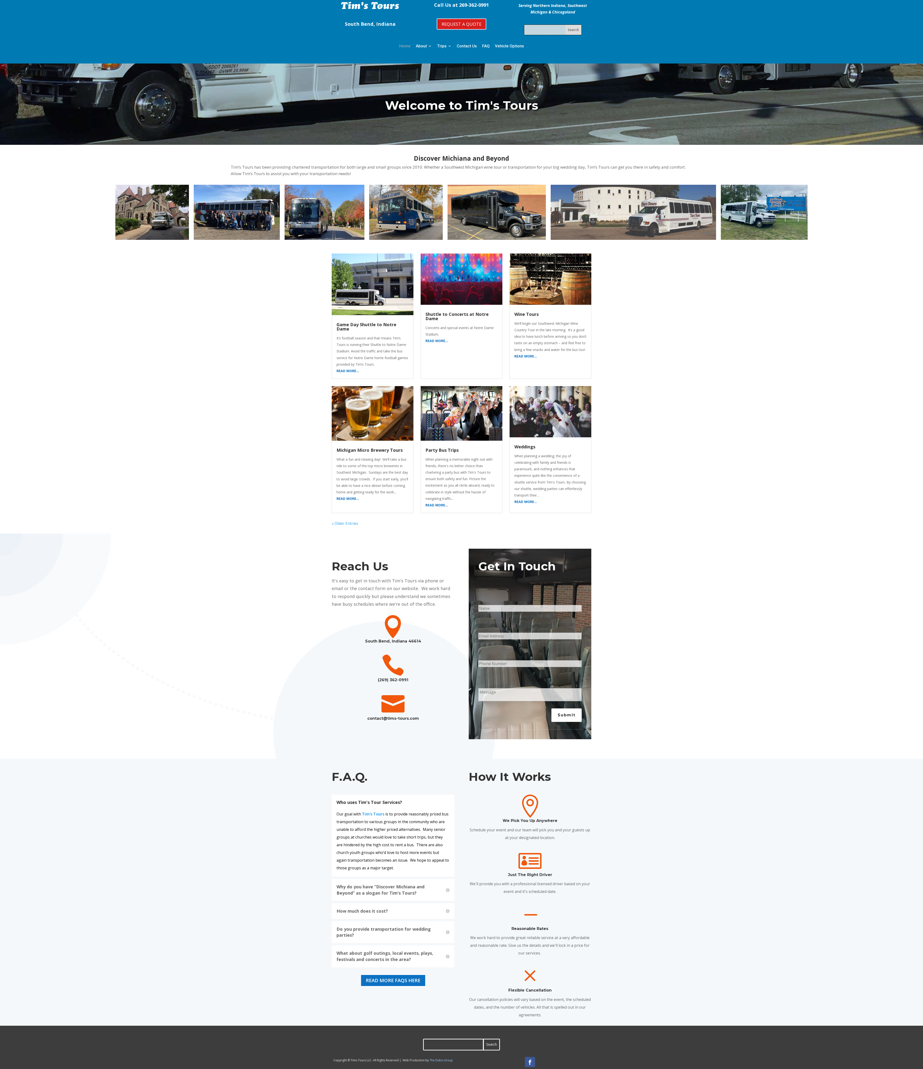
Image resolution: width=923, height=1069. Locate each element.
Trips (442, 46)
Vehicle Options (509, 46)
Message (486, 677)
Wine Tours (526, 314)
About (421, 46)
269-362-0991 (474, 5)
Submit (566, 715)
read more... (348, 371)
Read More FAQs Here (393, 980)
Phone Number (492, 649)
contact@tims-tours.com (393, 718)
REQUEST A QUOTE (461, 24)
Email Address (490, 622)
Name (483, 594)
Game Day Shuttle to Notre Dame (366, 327)
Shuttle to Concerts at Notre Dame (457, 316)
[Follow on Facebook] (530, 1062)
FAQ (486, 46)
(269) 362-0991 (393, 680)
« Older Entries (345, 523)
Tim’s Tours (373, 814)
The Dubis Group (441, 1060)
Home (405, 46)
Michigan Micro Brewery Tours (370, 450)
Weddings (524, 447)
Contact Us (467, 46)
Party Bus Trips (442, 450)
